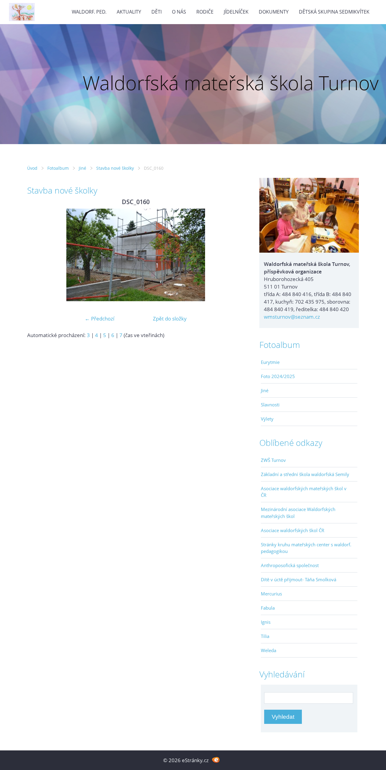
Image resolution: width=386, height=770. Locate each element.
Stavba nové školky (115, 168)
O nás (179, 11)
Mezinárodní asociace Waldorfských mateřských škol (298, 512)
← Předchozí (99, 318)
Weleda (268, 650)
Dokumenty (274, 11)
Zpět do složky (170, 318)
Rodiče (205, 11)
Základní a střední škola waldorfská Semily (305, 474)
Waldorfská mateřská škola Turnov (230, 83)
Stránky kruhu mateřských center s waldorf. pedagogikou (306, 547)
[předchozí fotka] (37, 255)
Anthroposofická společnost (290, 565)
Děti (156, 11)
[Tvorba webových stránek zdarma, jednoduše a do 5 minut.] (216, 759)
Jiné (82, 168)
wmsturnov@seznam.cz (292, 316)
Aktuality (129, 11)
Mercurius (271, 594)
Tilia (265, 636)
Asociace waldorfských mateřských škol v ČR (303, 491)
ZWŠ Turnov (273, 460)
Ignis (266, 622)
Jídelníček (236, 11)
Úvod (32, 168)
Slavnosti (270, 405)
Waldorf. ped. (89, 11)
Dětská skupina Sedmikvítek (334, 11)
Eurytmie (270, 362)
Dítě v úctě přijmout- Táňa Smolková (298, 579)
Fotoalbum (58, 168)
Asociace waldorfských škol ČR (292, 530)
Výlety (267, 419)
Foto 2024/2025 (278, 376)
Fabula (268, 608)
